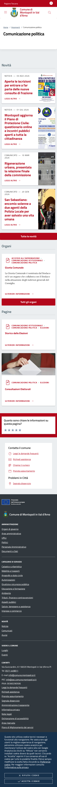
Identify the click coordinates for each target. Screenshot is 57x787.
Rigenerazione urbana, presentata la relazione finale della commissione (18, 169)
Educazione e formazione (13, 588)
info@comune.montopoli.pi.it (21, 675)
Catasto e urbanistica (12, 566)
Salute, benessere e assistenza (16, 606)
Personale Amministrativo (14, 546)
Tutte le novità (28, 236)
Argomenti (15, 27)
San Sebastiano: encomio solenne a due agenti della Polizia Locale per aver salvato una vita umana (19, 209)
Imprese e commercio (12, 611)
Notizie (5, 626)
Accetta (31, 781)
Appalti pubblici (9, 602)
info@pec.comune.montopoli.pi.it (21, 679)
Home (5, 27)
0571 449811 (11, 670)
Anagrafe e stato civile (12, 575)
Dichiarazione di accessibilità (15, 718)
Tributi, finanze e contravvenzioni (17, 597)
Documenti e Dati (10, 551)
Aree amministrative (11, 533)
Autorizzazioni (8, 580)
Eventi (5, 654)
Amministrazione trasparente (15, 705)
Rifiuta (30, 775)
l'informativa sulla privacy (16, 767)
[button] (11, 3)
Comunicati (7, 630)
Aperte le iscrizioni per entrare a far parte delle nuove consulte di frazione (19, 87)
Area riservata (8, 723)
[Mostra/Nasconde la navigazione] (5, 12)
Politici (5, 542)
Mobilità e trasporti (11, 571)
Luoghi (5, 650)
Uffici (4, 538)
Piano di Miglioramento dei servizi (17, 727)
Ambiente (6, 593)
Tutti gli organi (28, 302)
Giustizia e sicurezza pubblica (15, 584)
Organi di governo (10, 529)
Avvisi (4, 635)
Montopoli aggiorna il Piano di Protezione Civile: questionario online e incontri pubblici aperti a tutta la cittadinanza (19, 127)
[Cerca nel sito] (49, 12)
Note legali (7, 714)
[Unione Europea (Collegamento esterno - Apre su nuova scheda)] (28, 502)
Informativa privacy (11, 709)
